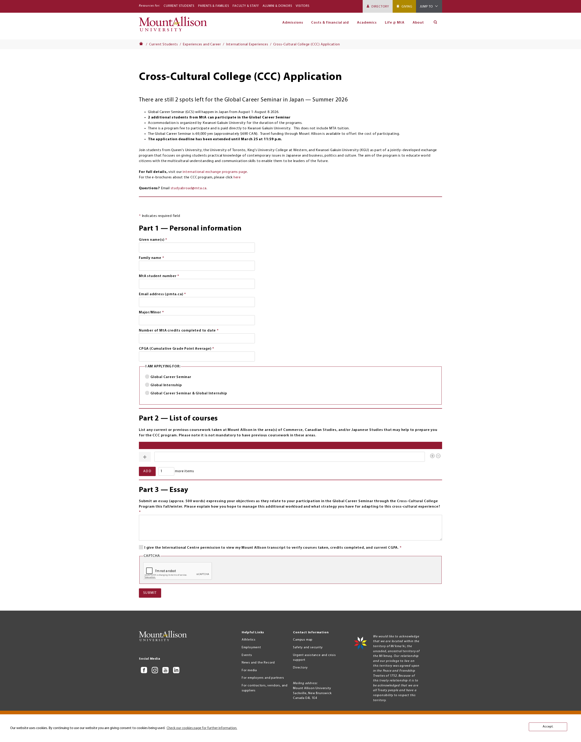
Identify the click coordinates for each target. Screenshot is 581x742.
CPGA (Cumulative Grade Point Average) (185, 349)
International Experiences (247, 44)
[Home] (175, 26)
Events (247, 655)
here (237, 177)
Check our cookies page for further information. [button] (202, 728)
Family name (160, 258)
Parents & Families (213, 6)
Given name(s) (161, 240)
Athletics (249, 639)
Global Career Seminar (170, 377)
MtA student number (167, 276)
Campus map (303, 639)
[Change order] (145, 457)
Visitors (302, 6)
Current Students (179, 6)
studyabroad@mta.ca (189, 188)
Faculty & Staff (246, 6)
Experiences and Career (202, 44)
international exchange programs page (215, 172)
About (418, 23)
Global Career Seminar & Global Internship (188, 393)
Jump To (426, 6)
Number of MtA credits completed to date (187, 331)
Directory (380, 6)
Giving (406, 6)
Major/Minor (160, 313)
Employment (251, 647)
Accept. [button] (548, 726)
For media (249, 670)
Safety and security (308, 647)
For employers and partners (263, 678)
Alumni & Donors (277, 6)
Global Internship (166, 385)
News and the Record (258, 662)
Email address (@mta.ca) (171, 294)
